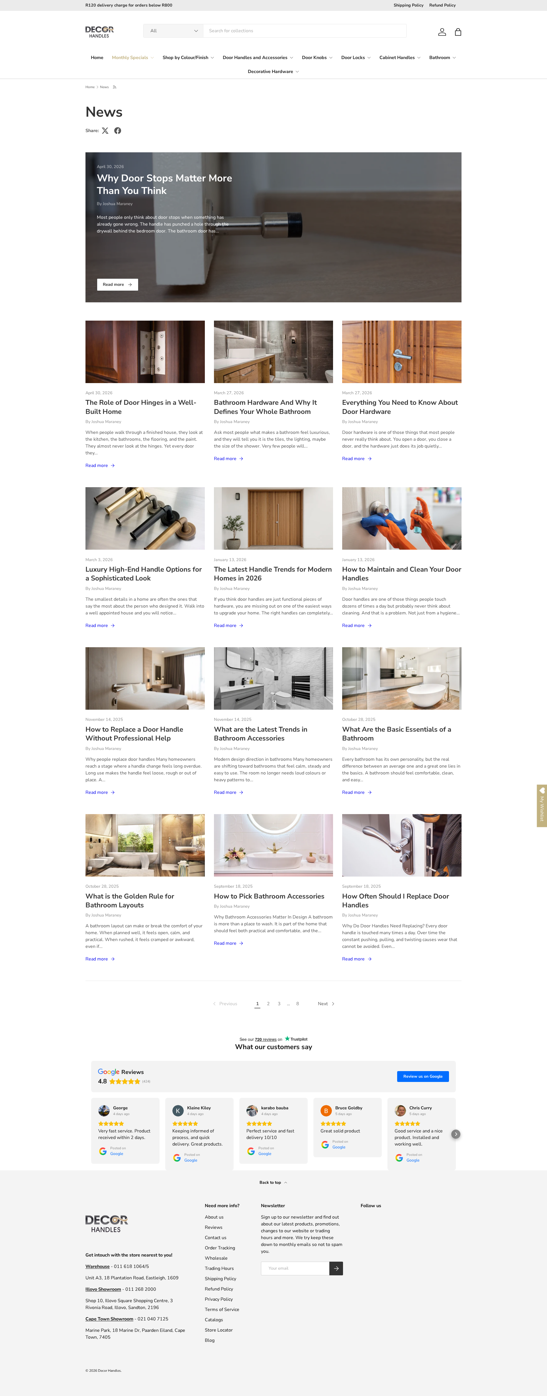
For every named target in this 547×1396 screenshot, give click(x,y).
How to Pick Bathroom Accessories (269, 896)
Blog (210, 1340)
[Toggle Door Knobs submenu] (330, 57)
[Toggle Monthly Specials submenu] (152, 57)
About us (214, 1217)
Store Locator (219, 1330)
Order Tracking (220, 1248)
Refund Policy (442, 5)
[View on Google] (104, 1110)
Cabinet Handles (397, 57)
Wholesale (216, 1258)
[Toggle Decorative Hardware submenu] (297, 71)
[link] (224, 1003)
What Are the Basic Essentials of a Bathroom (396, 734)
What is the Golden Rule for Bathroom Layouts (129, 901)
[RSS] (115, 87)
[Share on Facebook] (117, 130)
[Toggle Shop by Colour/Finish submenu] (212, 57)
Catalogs (214, 1320)
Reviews (214, 1227)
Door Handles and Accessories (255, 57)
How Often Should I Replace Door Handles (395, 901)
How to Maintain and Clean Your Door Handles (401, 574)
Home (97, 57)
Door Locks (353, 57)
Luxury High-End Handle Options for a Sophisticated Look (143, 574)
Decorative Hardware (270, 71)
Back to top (271, 1182)
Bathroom (439, 57)
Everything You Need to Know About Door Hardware (400, 407)
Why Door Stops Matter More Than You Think (164, 184)
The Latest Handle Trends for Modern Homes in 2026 (273, 574)
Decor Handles (109, 1370)
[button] (458, 32)
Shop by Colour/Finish (185, 57)
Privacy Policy (219, 1299)
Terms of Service (222, 1309)
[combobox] (275, 30)
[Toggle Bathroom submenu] (454, 57)
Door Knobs (314, 57)
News (104, 87)
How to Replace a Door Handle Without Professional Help (134, 734)
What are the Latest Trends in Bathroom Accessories (260, 734)
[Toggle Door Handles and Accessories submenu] (291, 57)
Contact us (215, 1238)
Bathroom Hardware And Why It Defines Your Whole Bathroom (265, 407)
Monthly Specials (130, 57)
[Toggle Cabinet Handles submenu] (418, 57)
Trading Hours (219, 1268)
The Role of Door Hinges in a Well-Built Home (140, 407)
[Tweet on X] (105, 130)
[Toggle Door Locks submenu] (369, 57)
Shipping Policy (409, 5)
